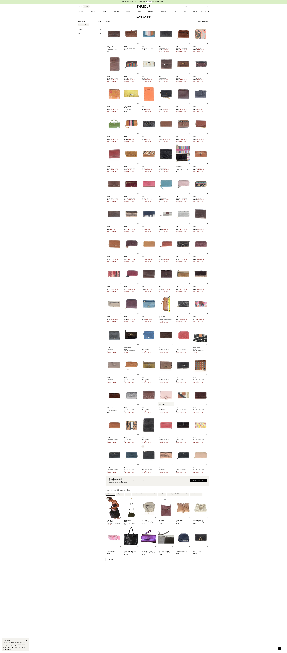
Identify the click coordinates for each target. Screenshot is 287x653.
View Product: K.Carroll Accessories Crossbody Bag (183, 541)
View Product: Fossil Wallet (200, 38)
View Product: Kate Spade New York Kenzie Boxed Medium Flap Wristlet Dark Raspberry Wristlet (148, 541)
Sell (87, 6)
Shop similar (162, 404)
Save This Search (198, 480)
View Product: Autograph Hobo (166, 511)
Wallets (80, 25)
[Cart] (208, 11)
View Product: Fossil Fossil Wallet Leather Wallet (166, 308)
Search (186, 6)
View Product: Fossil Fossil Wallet (114, 38)
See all (111, 559)
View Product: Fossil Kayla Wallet (114, 399)
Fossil (86, 25)
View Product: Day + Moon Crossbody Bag (148, 511)
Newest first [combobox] (205, 21)
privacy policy (8, 649)
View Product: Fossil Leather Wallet (131, 38)
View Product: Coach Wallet (200, 541)
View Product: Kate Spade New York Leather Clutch (166, 541)
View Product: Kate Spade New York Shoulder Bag (200, 511)
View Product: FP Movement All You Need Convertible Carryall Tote (114, 511)
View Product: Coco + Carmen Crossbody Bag (183, 511)
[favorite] (120, 43)
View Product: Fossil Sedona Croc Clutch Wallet (183, 158)
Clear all (99, 21)
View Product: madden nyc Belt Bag (114, 541)
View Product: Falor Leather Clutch (131, 511)
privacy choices (21, 647)
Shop (81, 6)
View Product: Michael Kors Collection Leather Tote (131, 541)
